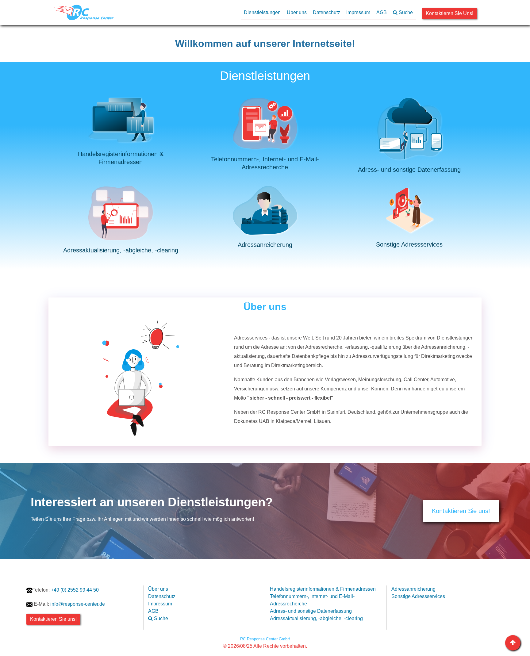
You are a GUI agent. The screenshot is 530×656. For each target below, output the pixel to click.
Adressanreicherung (413, 589)
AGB (381, 12)
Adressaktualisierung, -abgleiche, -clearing (316, 618)
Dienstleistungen (262, 12)
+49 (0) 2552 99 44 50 (66, 590)
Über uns (297, 12)
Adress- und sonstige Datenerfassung (311, 611)
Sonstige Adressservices (418, 596)
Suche (405, 12)
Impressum (358, 12)
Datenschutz (326, 12)
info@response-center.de (77, 604)
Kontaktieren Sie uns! (449, 13)
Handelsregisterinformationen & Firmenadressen (323, 589)
